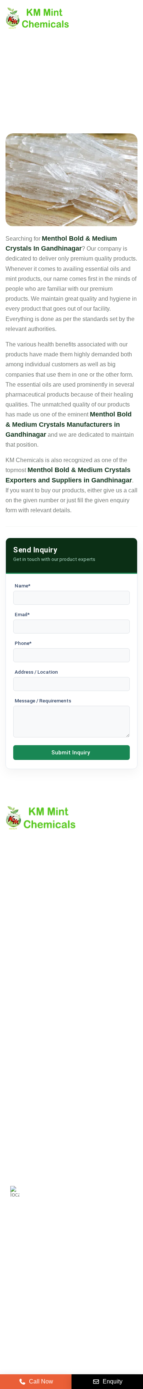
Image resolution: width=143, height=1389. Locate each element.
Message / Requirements (43, 701)
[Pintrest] (12, 1301)
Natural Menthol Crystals (38, 1040)
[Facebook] (48, 1301)
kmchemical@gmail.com (74, 1154)
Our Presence (23, 979)
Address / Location (36, 672)
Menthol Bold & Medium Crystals (48, 1053)
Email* (22, 614)
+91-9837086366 (57, 1128)
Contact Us (20, 954)
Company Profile (27, 942)
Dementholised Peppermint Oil (45, 1078)
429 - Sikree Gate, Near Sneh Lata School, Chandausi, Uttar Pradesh (81, 1188)
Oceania (117, 1277)
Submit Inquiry (70, 752)
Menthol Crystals (27, 1028)
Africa (85, 1277)
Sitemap (16, 967)
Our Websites (23, 992)
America (20, 1255)
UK (49, 1255)
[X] (30, 1301)
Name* (22, 586)
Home (13, 929)
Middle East (24, 1277)
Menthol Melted (25, 1065)
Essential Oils (23, 1091)
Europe (76, 1255)
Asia (59, 1277)
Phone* (23, 643)
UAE (105, 1255)
